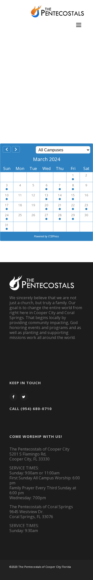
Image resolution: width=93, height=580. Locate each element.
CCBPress (53, 236)
